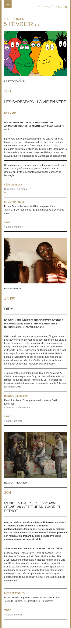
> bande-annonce (13, 421)
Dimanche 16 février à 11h (17, 189)
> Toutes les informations (17, 407)
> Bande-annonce (13, 227)
